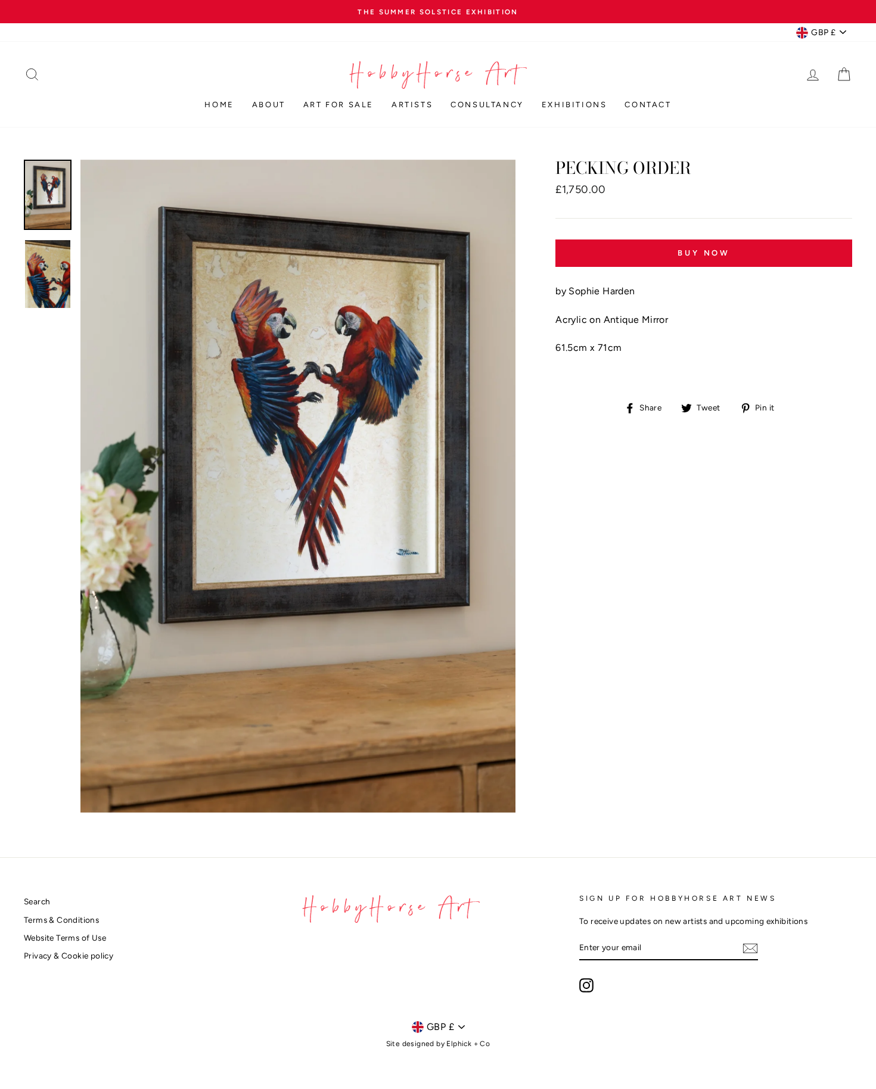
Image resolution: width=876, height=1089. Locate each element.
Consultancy (487, 104)
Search (37, 901)
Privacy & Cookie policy (68, 955)
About (268, 104)
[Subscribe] (750, 948)
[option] (438, 11)
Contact (648, 104)
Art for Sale (338, 104)
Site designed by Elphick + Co (438, 1044)
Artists (412, 104)
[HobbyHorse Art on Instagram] (586, 985)
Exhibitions (574, 104)
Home (219, 104)
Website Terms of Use (65, 937)
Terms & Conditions (61, 920)
